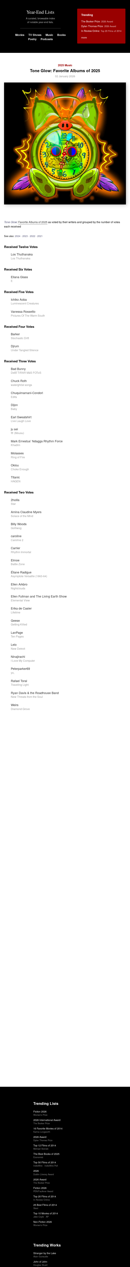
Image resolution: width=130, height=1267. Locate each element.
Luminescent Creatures (25, 303)
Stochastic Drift (20, 338)
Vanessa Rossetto (23, 311)
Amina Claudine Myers (26, 512)
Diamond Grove (20, 709)
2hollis (15, 500)
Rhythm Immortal (21, 552)
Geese (15, 620)
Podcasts (47, 39)
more (84, 37)
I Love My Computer (23, 661)
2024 (17, 236)
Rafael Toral (19, 680)
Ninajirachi (18, 656)
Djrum (15, 346)
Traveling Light (20, 685)
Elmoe (15, 560)
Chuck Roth (19, 380)
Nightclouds (18, 588)
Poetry (32, 39)
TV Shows (34, 35)
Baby (14, 409)
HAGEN (15, 481)
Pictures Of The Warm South (28, 315)
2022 (32, 236)
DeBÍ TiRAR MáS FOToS (26, 373)
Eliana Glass (19, 277)
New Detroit (18, 649)
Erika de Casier (21, 608)
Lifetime (15, 612)
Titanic (15, 477)
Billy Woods (19, 524)
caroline (16, 536)
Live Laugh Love (21, 421)
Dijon (14, 405)
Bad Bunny (18, 368)
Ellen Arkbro (19, 584)
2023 (25, 236)
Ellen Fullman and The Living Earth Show (39, 596)
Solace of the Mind (22, 516)
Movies (19, 35)
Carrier (15, 548)
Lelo (14, 644)
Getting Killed (19, 624)
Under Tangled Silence (24, 350)
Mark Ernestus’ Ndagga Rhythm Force (37, 441)
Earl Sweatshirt (21, 417)
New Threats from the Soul (27, 697)
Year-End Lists (40, 12)
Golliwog (16, 528)
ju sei (14, 429)
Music (49, 35)
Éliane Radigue (21, 572)
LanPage (17, 632)
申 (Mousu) (17, 433)
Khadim (15, 445)
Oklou (15, 465)
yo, (12, 673)
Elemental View (20, 600)
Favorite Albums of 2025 (32, 222)
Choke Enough (20, 469)
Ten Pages (17, 636)
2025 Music (65, 65)
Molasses (17, 453)
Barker (15, 334)
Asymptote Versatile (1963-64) (29, 576)
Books (61, 35)
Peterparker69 (20, 668)
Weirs (14, 705)
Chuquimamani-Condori (27, 392)
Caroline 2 (17, 540)
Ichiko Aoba (19, 299)
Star (13, 504)
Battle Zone (18, 564)
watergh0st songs (21, 385)
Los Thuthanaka (22, 254)
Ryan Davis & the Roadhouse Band (35, 693)
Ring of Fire (18, 457)
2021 (40, 236)
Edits (14, 397)
